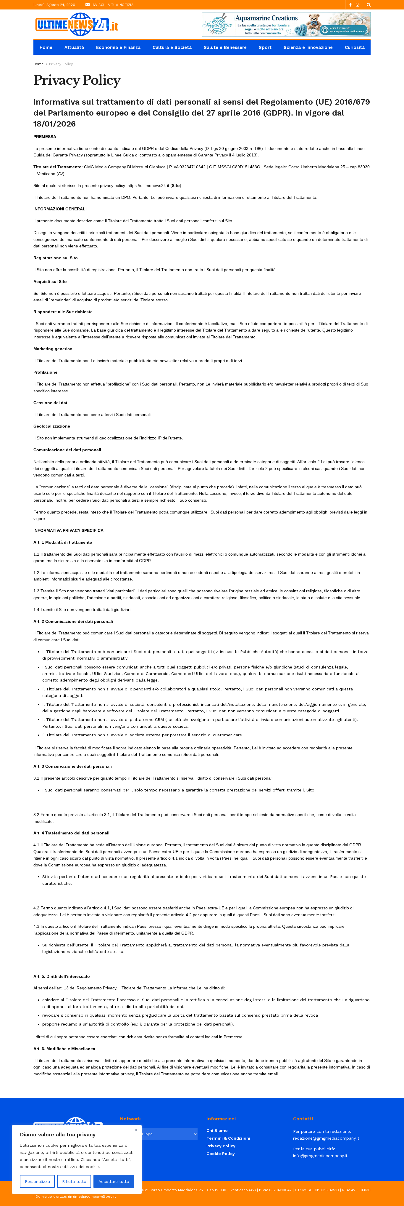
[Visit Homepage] (76, 24)
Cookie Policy (220, 1153)
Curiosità (355, 47)
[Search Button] (369, 4)
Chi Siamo (217, 1130)
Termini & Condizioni (228, 1138)
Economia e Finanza (118, 47)
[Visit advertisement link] (286, 24)
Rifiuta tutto (74, 1181)
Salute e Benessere (225, 47)
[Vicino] (135, 1129)
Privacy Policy (61, 64)
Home (46, 47)
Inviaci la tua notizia (112, 5)
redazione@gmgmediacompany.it (326, 1138)
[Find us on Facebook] (350, 5)
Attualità (74, 47)
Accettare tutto (113, 1181)
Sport (265, 47)
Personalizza (37, 1181)
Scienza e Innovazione (308, 47)
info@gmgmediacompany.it (320, 1155)
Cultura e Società (172, 47)
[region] (77, 1159)
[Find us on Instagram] (357, 5)
